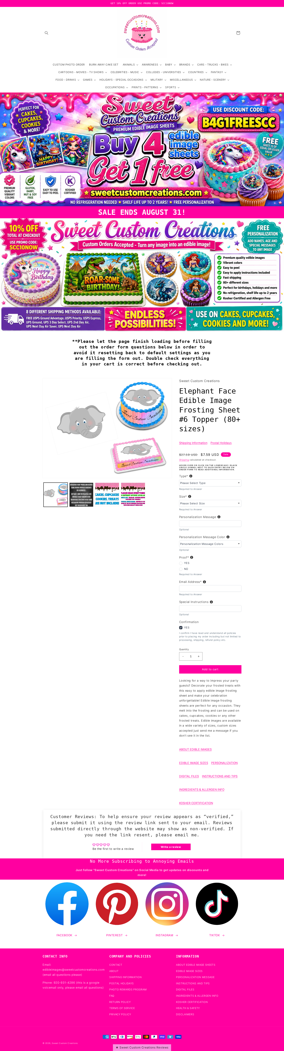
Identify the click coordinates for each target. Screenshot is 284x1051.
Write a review (171, 847)
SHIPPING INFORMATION (125, 977)
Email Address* (190, 582)
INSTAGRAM (164, 935)
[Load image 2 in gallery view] (81, 495)
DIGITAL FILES (189, 776)
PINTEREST (114, 935)
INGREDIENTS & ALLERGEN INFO (201, 789)
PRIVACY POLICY (120, 1014)
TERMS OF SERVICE (122, 1008)
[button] (46, 33)
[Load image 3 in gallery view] (107, 495)
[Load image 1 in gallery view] (56, 495)
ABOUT (113, 970)
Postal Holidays (221, 443)
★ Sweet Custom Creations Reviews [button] (142, 1047)
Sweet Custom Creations (65, 1043)
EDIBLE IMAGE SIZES (193, 763)
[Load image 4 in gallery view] (133, 495)
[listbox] (210, 482)
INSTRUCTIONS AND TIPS (219, 776)
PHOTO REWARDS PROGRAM (128, 989)
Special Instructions (194, 602)
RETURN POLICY (120, 1001)
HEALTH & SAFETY (188, 1008)
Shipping (184, 459)
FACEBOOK (64, 935)
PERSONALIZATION (224, 763)
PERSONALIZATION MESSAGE (195, 977)
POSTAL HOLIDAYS (121, 983)
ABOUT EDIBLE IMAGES (195, 749)
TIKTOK (214, 935)
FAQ (111, 995)
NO (186, 569)
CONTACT (115, 964)
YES (186, 563)
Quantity (184, 649)
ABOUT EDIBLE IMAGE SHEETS (195, 964)
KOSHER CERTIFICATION (196, 803)
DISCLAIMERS (185, 1014)
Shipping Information (193, 443)
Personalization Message (197, 517)
